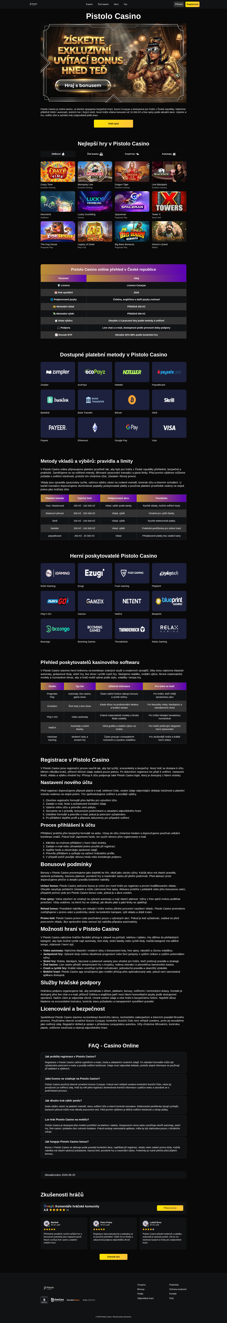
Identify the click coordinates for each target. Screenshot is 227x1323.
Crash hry (130, 154)
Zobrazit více (113, 1257)
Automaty (167, 154)
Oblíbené (56, 154)
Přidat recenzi (170, 1208)
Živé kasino (93, 154)
